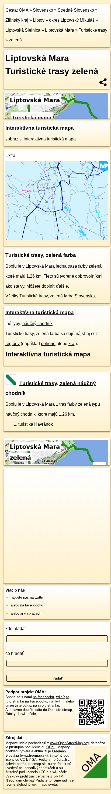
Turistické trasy (93, 30)
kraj (71, 343)
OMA (23, 10)
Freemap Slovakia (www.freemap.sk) (35, 753)
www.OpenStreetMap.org (69, 743)
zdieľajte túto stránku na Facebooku (37, 699)
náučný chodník (37, 323)
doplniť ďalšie (54, 286)
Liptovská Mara (59, 30)
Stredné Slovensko (76, 10)
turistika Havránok (35, 424)
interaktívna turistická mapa (50, 139)
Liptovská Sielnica (22, 30)
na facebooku (43, 697)
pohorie (48, 343)
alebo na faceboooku (27, 605)
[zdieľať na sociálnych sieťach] (103, 82)
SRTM (58, 776)
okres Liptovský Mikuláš (72, 20)
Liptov (38, 20)
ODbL (50, 747)
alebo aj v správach (26, 613)
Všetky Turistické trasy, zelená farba (39, 296)
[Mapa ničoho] (56, 238)
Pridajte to (43, 780)
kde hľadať (15, 628)
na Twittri (56, 701)
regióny (12, 343)
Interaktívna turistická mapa (39, 128)
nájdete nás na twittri (27, 597)
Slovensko (43, 10)
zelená (15, 40)
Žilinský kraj (16, 20)
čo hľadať (14, 653)
